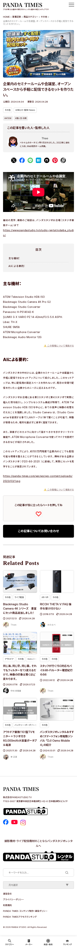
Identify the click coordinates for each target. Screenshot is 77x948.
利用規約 (7, 905)
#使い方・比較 (21, 118)
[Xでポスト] (13, 160)
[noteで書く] (46, 160)
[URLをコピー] (63, 160)
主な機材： (14, 258)
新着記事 (16, 16)
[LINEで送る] (30, 160)
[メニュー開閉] (71, 4)
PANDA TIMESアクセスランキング (20, 916)
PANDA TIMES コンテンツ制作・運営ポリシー (25, 910)
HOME (6, 16)
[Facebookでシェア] (22, 160)
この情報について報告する (59, 345)
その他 (44, 16)
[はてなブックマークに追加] (38, 160)
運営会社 (7, 893)
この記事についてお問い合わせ (38, 531)
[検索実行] (66, 872)
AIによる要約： (16, 266)
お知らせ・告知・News (25, 110)
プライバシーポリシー (13, 899)
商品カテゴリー (31, 16)
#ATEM (7, 118)
